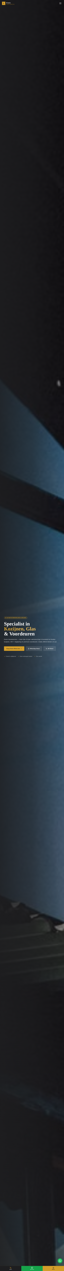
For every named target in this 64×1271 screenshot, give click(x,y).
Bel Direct (50, 648)
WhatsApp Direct (35, 648)
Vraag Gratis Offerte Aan (13, 648)
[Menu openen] (60, 3)
